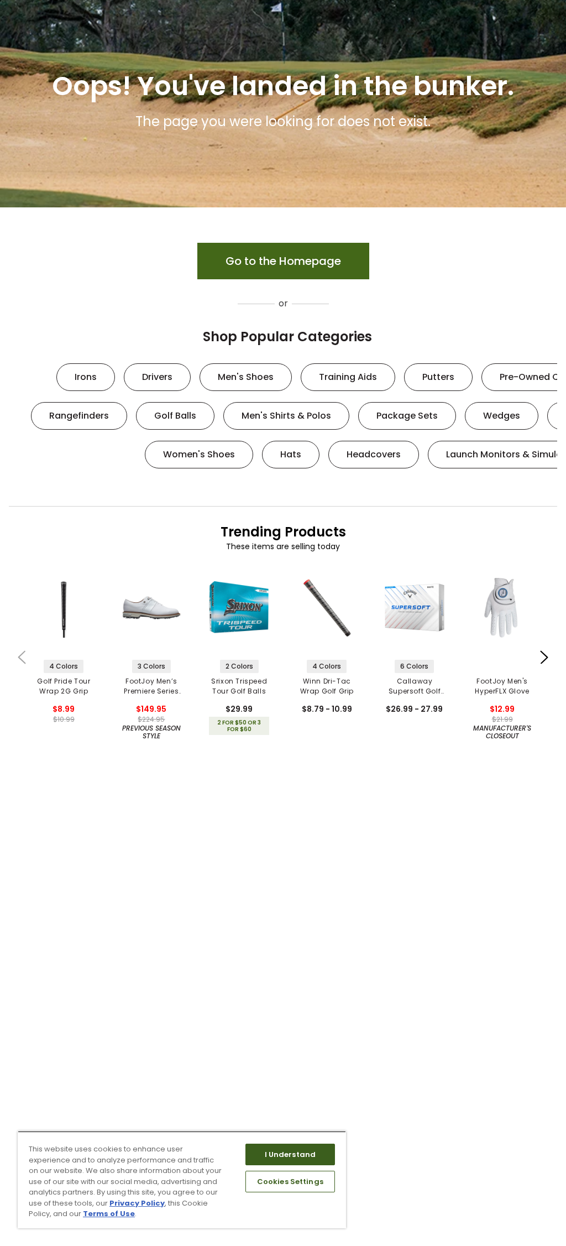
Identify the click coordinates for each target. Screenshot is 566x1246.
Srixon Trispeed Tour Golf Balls (239, 686)
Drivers (157, 377)
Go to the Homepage (283, 261)
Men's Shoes (246, 377)
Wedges (501, 415)
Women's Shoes (199, 454)
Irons (86, 377)
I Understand (290, 1154)
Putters (438, 377)
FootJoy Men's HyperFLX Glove (502, 686)
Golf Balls (175, 415)
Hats (290, 454)
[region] (182, 1179)
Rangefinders (79, 415)
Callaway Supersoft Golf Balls (415, 686)
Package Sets (407, 415)
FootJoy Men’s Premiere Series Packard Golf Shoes (151, 686)
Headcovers (374, 454)
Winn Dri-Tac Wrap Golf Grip (327, 686)
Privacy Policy (137, 1203)
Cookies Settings (290, 1181)
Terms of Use (109, 1213)
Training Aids (348, 377)
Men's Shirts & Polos (286, 415)
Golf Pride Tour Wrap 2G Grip (63, 686)
